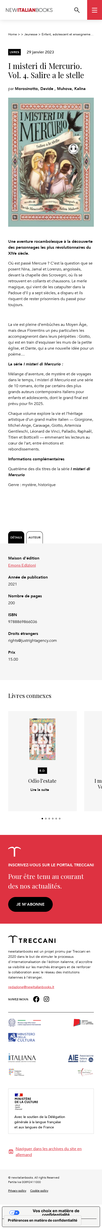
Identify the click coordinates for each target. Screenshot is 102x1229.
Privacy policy (17, 1190)
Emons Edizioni (22, 565)
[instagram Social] (46, 999)
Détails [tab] (16, 537)
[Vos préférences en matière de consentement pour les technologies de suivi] (42, 1220)
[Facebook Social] (36, 999)
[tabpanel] (51, 608)
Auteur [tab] (34, 537)
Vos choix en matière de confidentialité (56, 1212)
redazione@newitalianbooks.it (31, 987)
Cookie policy (39, 1190)
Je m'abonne (30, 904)
